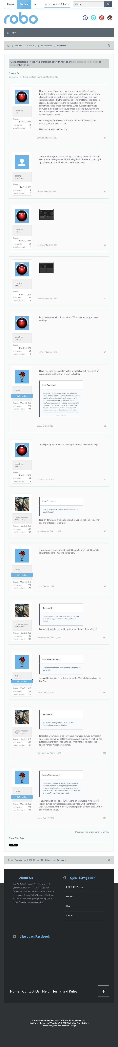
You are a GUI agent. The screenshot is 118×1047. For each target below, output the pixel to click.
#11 (104, 692)
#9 (105, 586)
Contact (70, 915)
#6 (105, 426)
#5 (105, 352)
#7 (105, 479)
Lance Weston (21, 517)
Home (10, 4)
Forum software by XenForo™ (59, 1020)
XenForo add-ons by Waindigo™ (45, 1023)
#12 (104, 753)
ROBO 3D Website (74, 887)
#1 (105, 138)
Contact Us (30, 991)
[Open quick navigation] (109, 45)
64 (30, 125)
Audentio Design (68, 1025)
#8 (105, 531)
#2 (105, 191)
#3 (105, 245)
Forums (24, 4)
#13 (104, 818)
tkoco (18, 390)
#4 (105, 298)
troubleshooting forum (85, 61)
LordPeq (41, 77)
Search (14, 64)
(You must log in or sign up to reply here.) (92, 832)
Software (24, 77)
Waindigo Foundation (77, 1023)
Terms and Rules (64, 991)
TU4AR (18, 176)
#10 (104, 637)
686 (29, 529)
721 (29, 406)
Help (68, 906)
